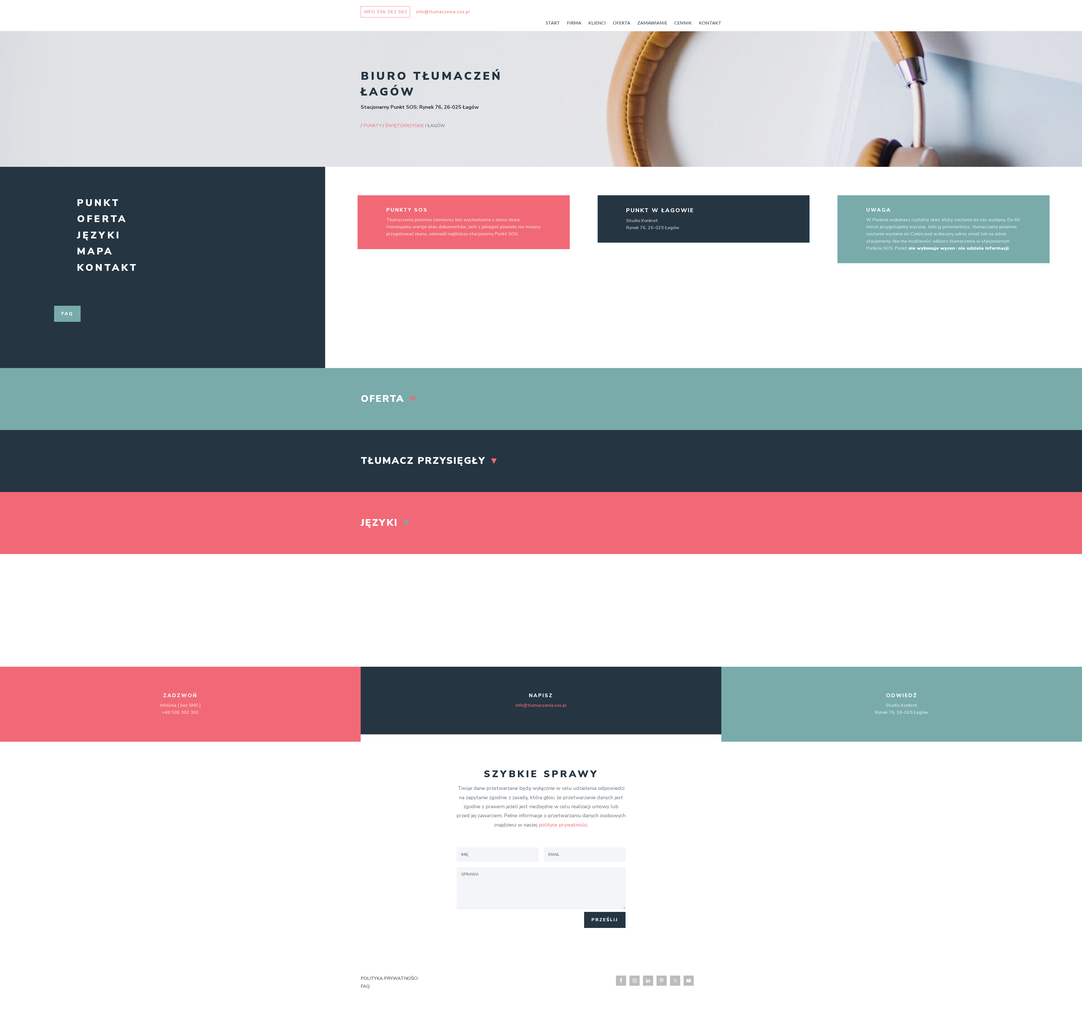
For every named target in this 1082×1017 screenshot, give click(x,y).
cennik (683, 23)
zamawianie (652, 23)
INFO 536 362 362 (385, 12)
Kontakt (107, 267)
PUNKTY (372, 126)
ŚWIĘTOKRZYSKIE (404, 126)
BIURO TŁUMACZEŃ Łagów (431, 83)
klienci (597, 23)
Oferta (102, 218)
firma (574, 23)
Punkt (98, 202)
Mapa (95, 251)
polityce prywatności (563, 824)
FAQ (365, 986)
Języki (99, 235)
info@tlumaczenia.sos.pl (541, 705)
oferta (621, 23)
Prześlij (604, 920)
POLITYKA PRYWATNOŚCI (389, 978)
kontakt (710, 23)
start (553, 23)
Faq (67, 314)
